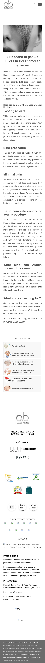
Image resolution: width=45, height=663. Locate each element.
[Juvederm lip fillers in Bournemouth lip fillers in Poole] (22, 38)
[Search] (33, 4)
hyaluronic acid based (23, 156)
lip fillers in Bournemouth (14, 126)
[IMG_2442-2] (18, 4)
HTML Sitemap (16, 660)
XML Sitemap (24, 660)
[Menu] (39, 4)
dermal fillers (36, 273)
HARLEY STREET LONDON (22, 431)
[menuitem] (33, 4)
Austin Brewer (24, 65)
